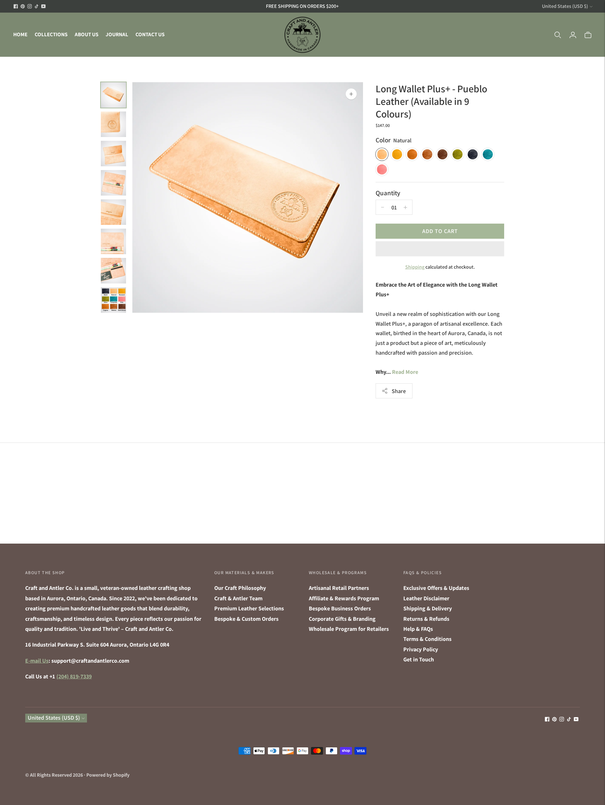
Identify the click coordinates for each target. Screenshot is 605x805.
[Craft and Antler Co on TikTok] (36, 6)
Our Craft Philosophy (240, 587)
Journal (117, 34)
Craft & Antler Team (238, 598)
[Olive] (457, 154)
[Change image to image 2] (113, 124)
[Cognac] (412, 154)
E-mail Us (37, 660)
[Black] (472, 154)
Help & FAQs (418, 628)
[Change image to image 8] (113, 300)
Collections (51, 34)
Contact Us (149, 34)
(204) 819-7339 (74, 676)
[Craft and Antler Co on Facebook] (16, 6)
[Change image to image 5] (113, 212)
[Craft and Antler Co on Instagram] (29, 6)
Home (20, 34)
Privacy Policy (420, 649)
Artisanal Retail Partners (339, 587)
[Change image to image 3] (113, 153)
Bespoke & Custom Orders (246, 618)
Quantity (388, 193)
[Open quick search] (557, 35)
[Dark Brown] (442, 154)
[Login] (572, 35)
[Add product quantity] (382, 207)
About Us (86, 34)
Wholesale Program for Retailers (349, 628)
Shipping (414, 267)
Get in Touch (418, 659)
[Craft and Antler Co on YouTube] (43, 6)
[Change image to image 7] (113, 270)
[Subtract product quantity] (405, 207)
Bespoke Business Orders (340, 608)
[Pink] (382, 169)
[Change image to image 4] (113, 183)
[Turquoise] (487, 154)
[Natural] (382, 154)
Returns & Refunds (426, 618)
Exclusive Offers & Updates (436, 587)
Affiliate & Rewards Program (344, 598)
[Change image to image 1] (113, 95)
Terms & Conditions (427, 638)
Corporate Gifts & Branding (342, 618)
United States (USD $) (565, 6)
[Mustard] (397, 154)
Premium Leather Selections (249, 608)
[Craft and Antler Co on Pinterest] (22, 6)
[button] (440, 248)
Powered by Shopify (108, 775)
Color (383, 140)
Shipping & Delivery (427, 608)
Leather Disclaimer (426, 598)
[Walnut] (427, 154)
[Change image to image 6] (113, 241)
